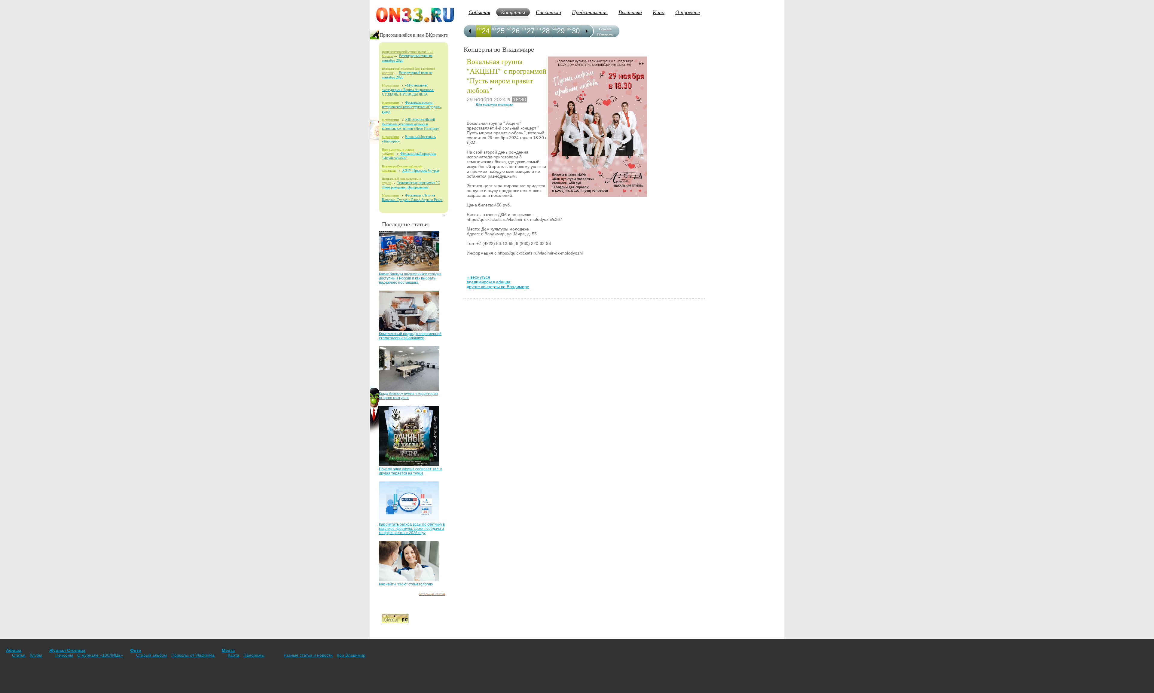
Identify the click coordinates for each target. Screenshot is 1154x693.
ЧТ (524, 28)
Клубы (36, 655)
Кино (658, 12)
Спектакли (548, 12)
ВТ (494, 28)
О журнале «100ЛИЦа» (100, 655)
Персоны (64, 655)
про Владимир (351, 655)
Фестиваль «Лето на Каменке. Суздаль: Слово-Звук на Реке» (412, 197)
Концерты (513, 12)
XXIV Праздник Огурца (420, 170)
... (443, 214)
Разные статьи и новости (308, 655)
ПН (479, 28)
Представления (590, 12)
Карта (233, 655)
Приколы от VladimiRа (193, 655)
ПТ (539, 28)
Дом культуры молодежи (494, 104)
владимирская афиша (488, 281)
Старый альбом (151, 655)
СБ (554, 28)
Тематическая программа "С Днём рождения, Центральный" (411, 185)
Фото (135, 650)
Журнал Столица (67, 650)
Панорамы (253, 655)
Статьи (19, 655)
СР (509, 28)
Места (228, 650)
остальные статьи (432, 594)
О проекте (687, 12)
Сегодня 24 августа (605, 31)
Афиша (13, 650)
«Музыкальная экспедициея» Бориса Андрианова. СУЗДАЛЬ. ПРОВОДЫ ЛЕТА (408, 89)
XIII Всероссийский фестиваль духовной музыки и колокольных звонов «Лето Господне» (410, 124)
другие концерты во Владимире (498, 286)
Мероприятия (390, 85)
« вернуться (478, 277)
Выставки (630, 12)
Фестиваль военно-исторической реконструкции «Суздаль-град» (411, 107)
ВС (569, 28)
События (479, 12)
